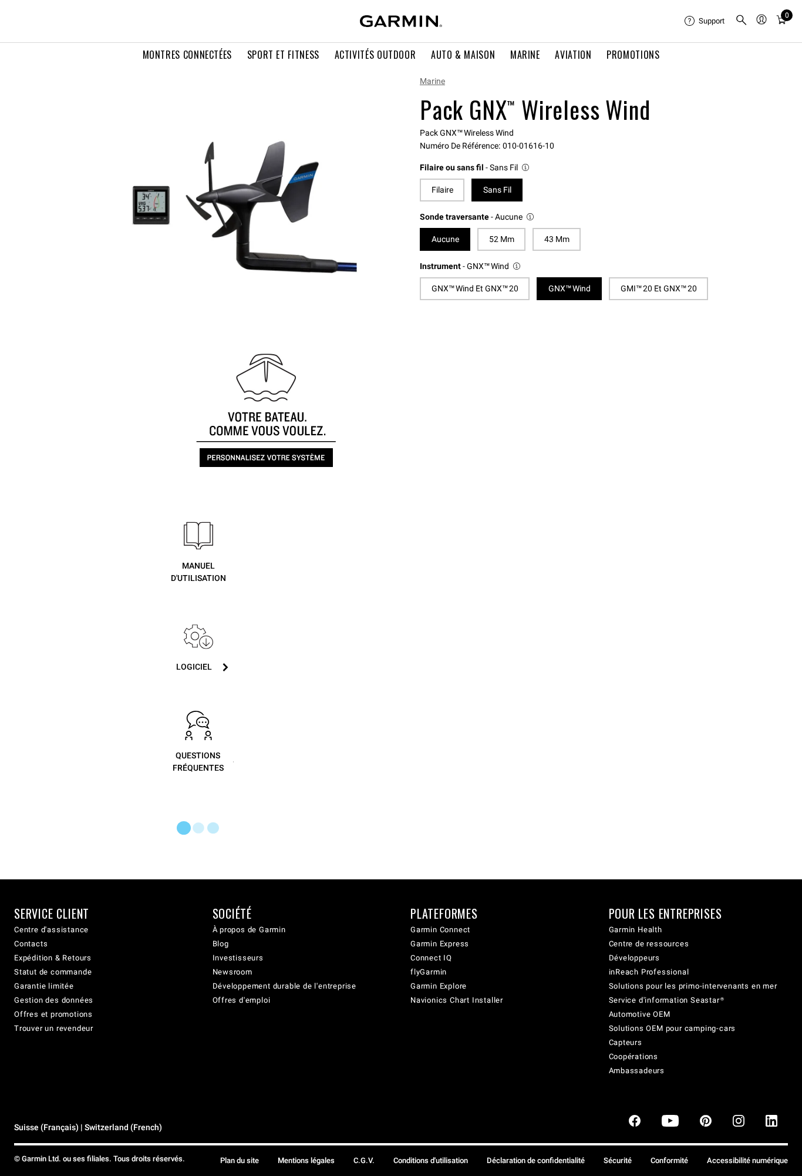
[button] (475, 168)
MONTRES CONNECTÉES (187, 55)
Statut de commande (53, 971)
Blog (221, 943)
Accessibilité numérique (747, 1160)
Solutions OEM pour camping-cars (672, 1028)
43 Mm (557, 239)
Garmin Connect (440, 929)
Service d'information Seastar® (667, 1000)
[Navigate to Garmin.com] (401, 21)
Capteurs (625, 1042)
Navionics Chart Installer (456, 1000)
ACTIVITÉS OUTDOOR (375, 55)
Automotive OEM (639, 1014)
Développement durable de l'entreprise (285, 986)
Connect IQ (431, 957)
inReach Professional (649, 971)
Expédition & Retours (53, 957)
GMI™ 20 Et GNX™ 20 (659, 288)
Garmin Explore (438, 986)
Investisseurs (238, 957)
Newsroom (232, 971)
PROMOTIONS (632, 55)
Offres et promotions (53, 1014)
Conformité (669, 1160)
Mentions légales (306, 1160)
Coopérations (634, 1056)
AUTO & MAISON (463, 55)
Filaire (442, 189)
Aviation (573, 55)
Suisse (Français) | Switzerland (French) (88, 1128)
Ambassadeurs (637, 1070)
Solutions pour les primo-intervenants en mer (693, 986)
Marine (432, 81)
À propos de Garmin (249, 929)
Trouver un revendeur (53, 1028)
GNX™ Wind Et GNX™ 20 (475, 288)
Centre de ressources (649, 943)
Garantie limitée (44, 986)
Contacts (31, 943)
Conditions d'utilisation (430, 1160)
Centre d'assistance (51, 929)
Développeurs (635, 957)
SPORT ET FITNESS (283, 55)
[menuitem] (705, 21)
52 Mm (501, 239)
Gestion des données (53, 1000)
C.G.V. (364, 1160)
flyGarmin (428, 971)
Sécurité (618, 1160)
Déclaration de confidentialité (536, 1160)
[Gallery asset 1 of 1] (244, 207)
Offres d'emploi (242, 1000)
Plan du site (239, 1160)
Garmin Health (635, 929)
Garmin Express (439, 943)
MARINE (525, 55)
